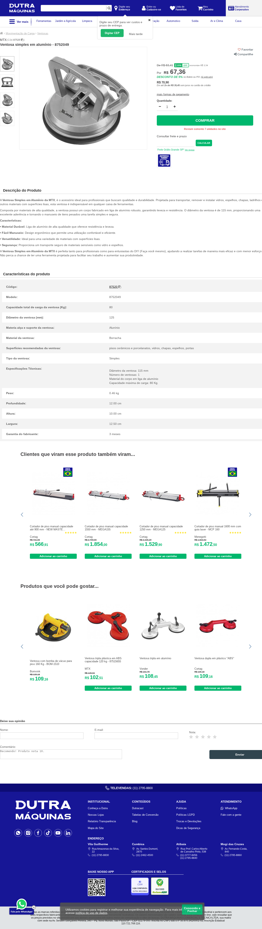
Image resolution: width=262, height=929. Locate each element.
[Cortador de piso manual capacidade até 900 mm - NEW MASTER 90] (53, 514)
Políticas (181, 808)
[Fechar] (34, 907)
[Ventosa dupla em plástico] (217, 646)
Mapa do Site (96, 828)
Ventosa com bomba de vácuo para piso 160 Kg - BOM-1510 (51, 662)
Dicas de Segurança (188, 828)
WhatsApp (231, 808)
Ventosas (42, 33)
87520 (17, 39)
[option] (83, 98)
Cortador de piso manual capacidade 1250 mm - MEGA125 (161, 528)
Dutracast (137, 808)
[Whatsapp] (18, 833)
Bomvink (35, 671)
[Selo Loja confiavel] (141, 886)
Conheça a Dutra (98, 808)
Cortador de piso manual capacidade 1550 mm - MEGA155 (106, 528)
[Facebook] (38, 833)
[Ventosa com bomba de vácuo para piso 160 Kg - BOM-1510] (53, 649)
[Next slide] (250, 515)
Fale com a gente (231, 814)
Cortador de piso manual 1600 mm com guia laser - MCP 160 (217, 528)
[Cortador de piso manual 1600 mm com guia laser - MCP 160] (217, 514)
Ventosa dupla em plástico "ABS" (214, 658)
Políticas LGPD (185, 814)
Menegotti (200, 536)
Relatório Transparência (102, 821)
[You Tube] (58, 833)
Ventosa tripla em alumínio (155, 658)
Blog (134, 821)
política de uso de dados (91, 912)
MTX (3, 40)
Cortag (34, 536)
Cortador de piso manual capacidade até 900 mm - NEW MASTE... (51, 528)
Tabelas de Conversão (145, 814)
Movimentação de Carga (20, 33)
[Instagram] (28, 833)
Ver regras (189, 150)
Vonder (144, 668)
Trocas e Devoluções (188, 821)
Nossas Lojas (96, 814)
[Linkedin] (68, 833)
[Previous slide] (22, 515)
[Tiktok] (48, 833)
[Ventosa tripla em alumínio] (163, 646)
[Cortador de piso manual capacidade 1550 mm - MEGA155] (108, 514)
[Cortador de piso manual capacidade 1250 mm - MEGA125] (163, 514)
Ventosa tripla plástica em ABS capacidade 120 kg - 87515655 (103, 660)
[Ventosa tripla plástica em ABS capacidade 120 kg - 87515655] (108, 646)
